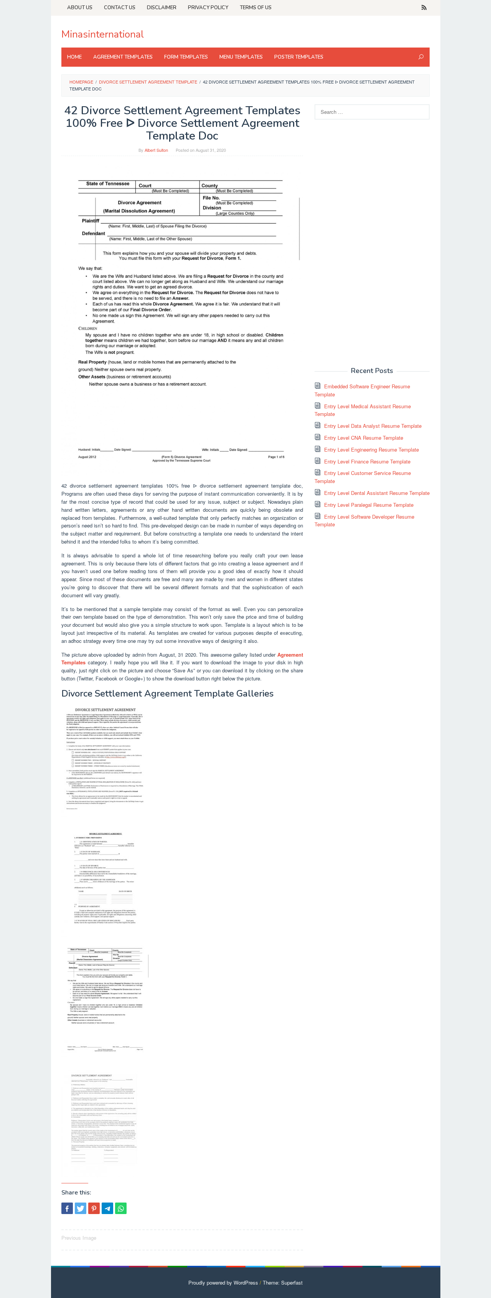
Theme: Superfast (283, 1282)
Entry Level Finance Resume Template (367, 461)
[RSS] (424, 7)
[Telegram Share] (107, 1208)
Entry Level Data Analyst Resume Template (373, 425)
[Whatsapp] (121, 1208)
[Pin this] (94, 1208)
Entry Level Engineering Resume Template (371, 449)
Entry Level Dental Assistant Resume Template (377, 492)
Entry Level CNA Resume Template (363, 437)
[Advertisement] (372, 242)
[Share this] (67, 1208)
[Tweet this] (80, 1208)
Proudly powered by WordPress (223, 1282)
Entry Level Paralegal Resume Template (369, 504)
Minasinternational (102, 34)
